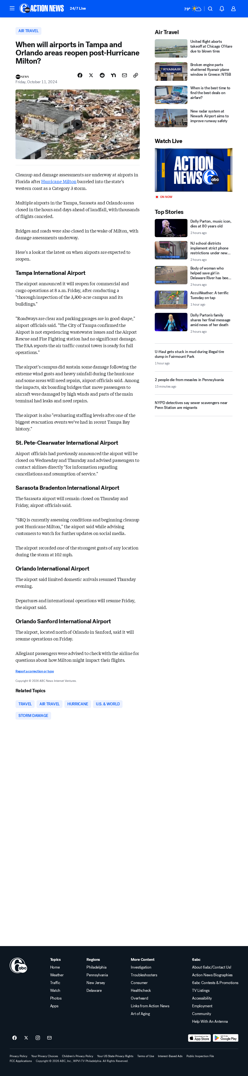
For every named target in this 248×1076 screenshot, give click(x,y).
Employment (202, 1006)
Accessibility (202, 998)
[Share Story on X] (91, 75)
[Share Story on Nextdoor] (113, 75)
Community (201, 1014)
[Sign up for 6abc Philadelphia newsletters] (49, 1038)
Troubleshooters (144, 975)
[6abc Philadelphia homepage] (42, 8)
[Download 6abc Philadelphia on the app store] (199, 1038)
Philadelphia (96, 967)
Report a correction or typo (35, 671)
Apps (54, 1006)
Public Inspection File (200, 1056)
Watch (55, 991)
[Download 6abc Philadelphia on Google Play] (225, 1038)
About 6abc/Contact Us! (211, 967)
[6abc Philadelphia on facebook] (14, 1038)
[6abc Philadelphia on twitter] (26, 1038)
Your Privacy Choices (44, 1056)
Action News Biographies (212, 975)
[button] (12, 8)
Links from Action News (150, 1006)
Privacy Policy (18, 1056)
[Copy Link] (136, 75)
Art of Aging (140, 1014)
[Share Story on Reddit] (102, 75)
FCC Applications (21, 1061)
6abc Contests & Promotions (215, 983)
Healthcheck (141, 991)
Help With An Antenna (210, 1021)
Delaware (93, 991)
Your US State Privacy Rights (115, 1056)
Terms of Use (145, 1056)
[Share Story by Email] (124, 75)
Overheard (139, 998)
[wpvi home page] (18, 965)
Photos (56, 998)
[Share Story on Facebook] (80, 75)
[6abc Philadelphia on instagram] (38, 1038)
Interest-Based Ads (170, 1056)
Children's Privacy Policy (77, 1056)
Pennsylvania (97, 975)
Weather (57, 975)
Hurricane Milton (58, 181)
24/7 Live (78, 8)
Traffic (55, 983)
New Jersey (95, 983)
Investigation (141, 967)
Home (55, 967)
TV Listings (200, 991)
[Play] (193, 170)
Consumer (139, 983)
